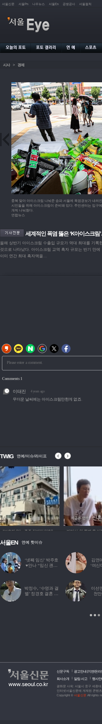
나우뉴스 (38, 4)
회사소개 (63, 679)
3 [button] (99, 615)
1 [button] (91, 615)
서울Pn (23, 4)
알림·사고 (80, 679)
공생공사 (69, 4)
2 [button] (95, 615)
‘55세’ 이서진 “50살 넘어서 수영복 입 (63, 593)
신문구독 (63, 671)
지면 (91, 671)
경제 (21, 65)
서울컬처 (85, 4)
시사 (6, 65)
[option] (30, 495)
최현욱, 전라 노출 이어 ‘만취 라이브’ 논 (63, 565)
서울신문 (8, 4)
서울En (54, 4)
